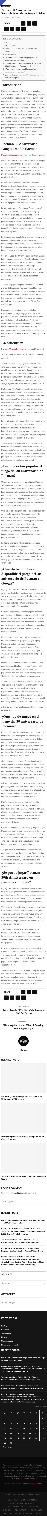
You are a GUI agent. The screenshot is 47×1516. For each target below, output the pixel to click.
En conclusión (10, 55)
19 (24, 1433)
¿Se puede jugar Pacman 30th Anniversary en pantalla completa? (24, 76)
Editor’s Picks (12, 1500)
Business (5, 1330)
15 (43, 1428)
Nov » (10, 1447)
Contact (38, 1513)
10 (11, 1428)
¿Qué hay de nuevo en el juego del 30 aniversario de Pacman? (20, 70)
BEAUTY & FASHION (15, 1503)
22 (43, 1433)
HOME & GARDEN (36, 1510)
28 (36, 1438)
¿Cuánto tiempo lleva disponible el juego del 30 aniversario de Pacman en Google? (23, 64)
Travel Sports (28, 1513)
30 (5, 1443)
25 (18, 1438)
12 (24, 1428)
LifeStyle (4, 1326)
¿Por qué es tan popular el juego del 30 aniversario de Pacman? (21, 59)
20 (30, 1433)
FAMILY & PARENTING (12, 1513)
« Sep (3, 1447)
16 (5, 1433)
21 (36, 1433)
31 (11, 1443)
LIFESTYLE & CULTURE (30, 1507)
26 (24, 1438)
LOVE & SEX (6, 1510)
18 (18, 1433)
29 (43, 1438)
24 (11, 1438)
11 (18, 1428)
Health (4, 1337)
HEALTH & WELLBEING (28, 1500)
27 (30, 1438)
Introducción (10, 46)
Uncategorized (7, 1341)
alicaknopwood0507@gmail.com (28, 1483)
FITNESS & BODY (12, 1507)
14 (36, 1428)
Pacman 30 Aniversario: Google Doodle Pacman (21, 50)
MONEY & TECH (31, 1503)
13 (30, 1428)
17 (11, 1433)
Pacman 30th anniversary (12, 155)
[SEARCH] (43, 1201)
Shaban (6, 17)
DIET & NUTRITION (20, 1510)
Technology (6, 1333)
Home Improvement (9, 1345)
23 (5, 1438)
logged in (16, 1193)
